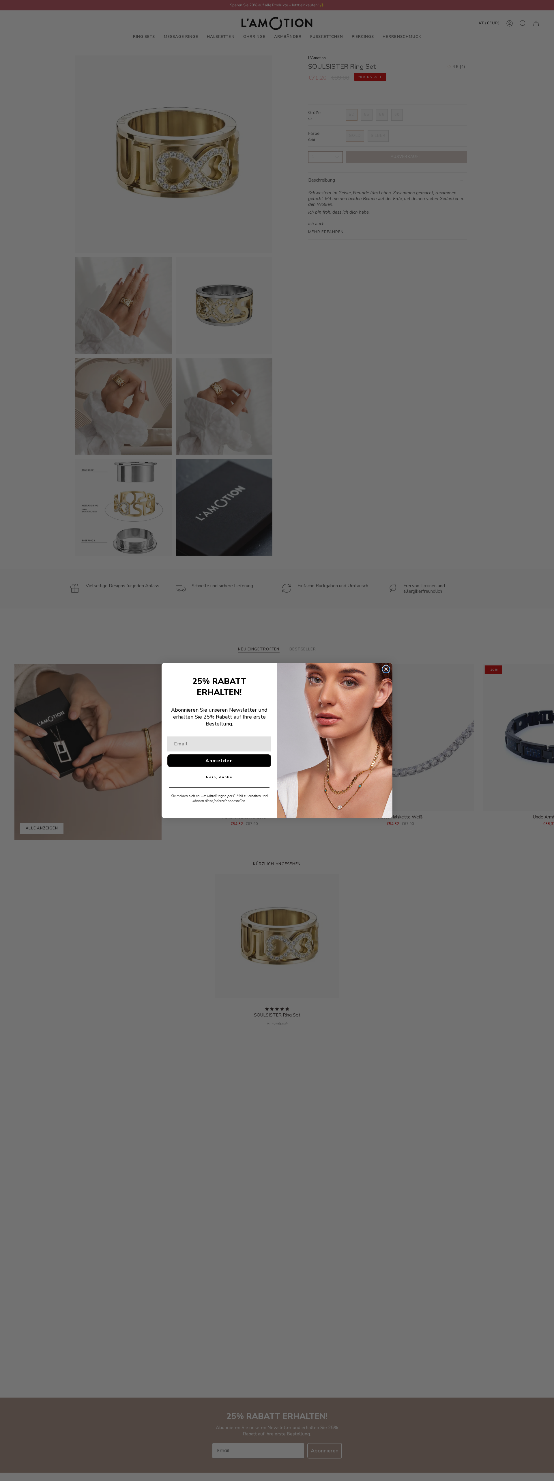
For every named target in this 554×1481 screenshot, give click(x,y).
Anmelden (219, 761)
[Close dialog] (386, 669)
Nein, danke (219, 777)
